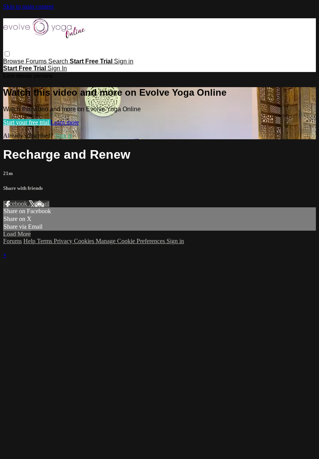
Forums (37, 61)
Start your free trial (27, 122)
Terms (45, 241)
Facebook (16, 203)
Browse (14, 61)
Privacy (64, 241)
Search (59, 61)
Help (30, 241)
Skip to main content (28, 6)
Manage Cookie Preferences (131, 241)
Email (42, 203)
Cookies (85, 241)
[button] (7, 53)
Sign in (123, 61)
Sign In (57, 68)
